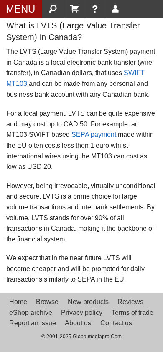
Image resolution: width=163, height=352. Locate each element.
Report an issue (32, 323)
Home (18, 301)
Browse (47, 301)
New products (88, 301)
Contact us (116, 323)
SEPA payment (93, 134)
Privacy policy (81, 312)
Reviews (130, 301)
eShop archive (30, 312)
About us (78, 323)
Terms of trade (132, 312)
